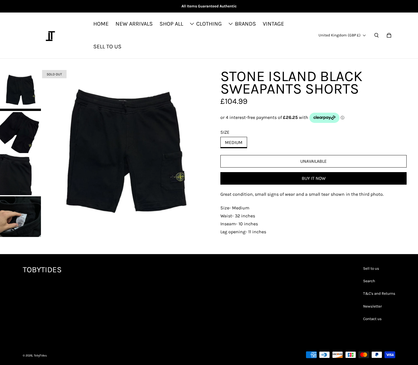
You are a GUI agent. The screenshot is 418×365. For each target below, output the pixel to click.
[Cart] (389, 35)
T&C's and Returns (379, 293)
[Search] (376, 35)
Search (369, 281)
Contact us (372, 319)
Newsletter (372, 306)
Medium (234, 142)
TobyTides (40, 355)
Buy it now (314, 178)
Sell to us (371, 268)
